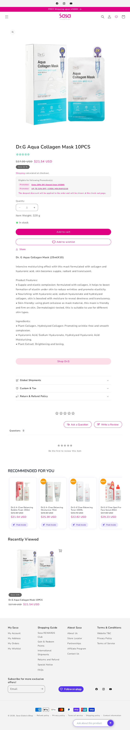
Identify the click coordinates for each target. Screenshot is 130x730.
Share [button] (23, 249)
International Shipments (45, 652)
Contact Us (73, 653)
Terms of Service (106, 643)
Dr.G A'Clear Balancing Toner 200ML (82, 508)
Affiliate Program (76, 648)
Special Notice (45, 664)
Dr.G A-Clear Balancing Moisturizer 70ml (52, 508)
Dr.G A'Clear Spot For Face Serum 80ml (111, 508)
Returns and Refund (48, 659)
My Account (14, 633)
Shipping (20, 173)
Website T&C (104, 633)
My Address (14, 638)
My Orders (13, 643)
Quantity (20, 201)
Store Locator (74, 638)
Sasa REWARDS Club (46, 634)
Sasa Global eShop (24, 715)
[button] (6, 16)
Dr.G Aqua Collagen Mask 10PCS (25, 600)
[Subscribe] (41, 689)
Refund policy (43, 715)
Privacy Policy (104, 638)
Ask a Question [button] (79, 424)
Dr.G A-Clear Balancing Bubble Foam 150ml (22, 508)
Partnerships (74, 643)
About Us (72, 633)
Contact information (112, 715)
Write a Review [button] (110, 424)
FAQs (41, 669)
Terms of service (75, 715)
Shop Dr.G (63, 361)
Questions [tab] (15, 430)
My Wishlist (14, 648)
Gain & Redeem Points (46, 643)
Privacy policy (58, 715)
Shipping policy (93, 715)
